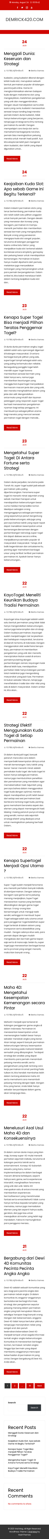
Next (39, 1385)
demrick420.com (24, 19)
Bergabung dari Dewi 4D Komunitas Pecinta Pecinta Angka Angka (24, 1265)
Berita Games (37, 70)
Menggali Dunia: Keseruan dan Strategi (19, 59)
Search (12, 1402)
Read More (12, 158)
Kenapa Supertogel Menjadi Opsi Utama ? (24, 866)
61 (30, 1385)
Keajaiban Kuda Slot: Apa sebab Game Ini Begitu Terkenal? (24, 189)
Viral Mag (32, 1531)
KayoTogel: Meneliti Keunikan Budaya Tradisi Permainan (22, 600)
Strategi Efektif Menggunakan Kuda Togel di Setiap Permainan (23, 732)
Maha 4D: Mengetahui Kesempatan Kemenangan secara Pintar (24, 998)
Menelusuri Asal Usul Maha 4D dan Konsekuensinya (23, 1133)
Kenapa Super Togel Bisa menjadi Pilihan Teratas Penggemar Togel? (23, 325)
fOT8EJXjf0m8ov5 (14, 70)
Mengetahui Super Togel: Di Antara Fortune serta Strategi (21, 460)
